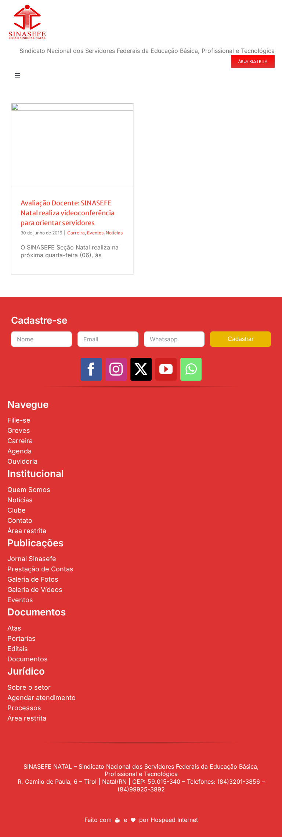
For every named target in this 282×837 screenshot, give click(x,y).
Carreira (76, 233)
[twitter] (141, 369)
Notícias (20, 500)
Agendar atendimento (41, 697)
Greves (18, 430)
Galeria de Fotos (32, 579)
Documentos (27, 659)
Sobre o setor (29, 687)
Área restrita (26, 531)
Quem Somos (28, 489)
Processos (24, 708)
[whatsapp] (191, 369)
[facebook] (91, 369)
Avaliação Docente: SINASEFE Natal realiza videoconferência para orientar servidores (68, 213)
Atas (14, 628)
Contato (19, 520)
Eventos (95, 233)
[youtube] (166, 369)
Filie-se (18, 420)
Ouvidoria (22, 461)
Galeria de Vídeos (34, 589)
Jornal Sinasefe (31, 559)
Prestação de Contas (40, 569)
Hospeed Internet (174, 819)
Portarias (21, 638)
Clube (16, 510)
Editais (17, 649)
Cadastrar (240, 339)
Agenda (19, 451)
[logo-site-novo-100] (27, 6)
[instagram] (116, 369)
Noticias (114, 233)
